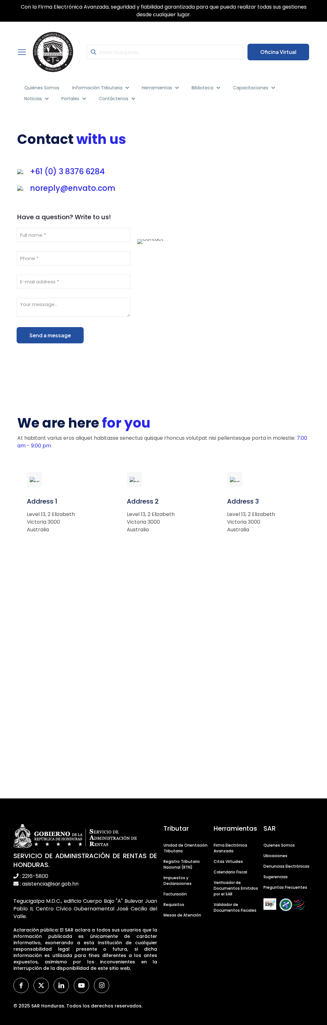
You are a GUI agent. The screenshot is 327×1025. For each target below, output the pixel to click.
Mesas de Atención (182, 915)
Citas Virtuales (228, 861)
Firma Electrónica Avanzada (230, 848)
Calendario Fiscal (230, 872)
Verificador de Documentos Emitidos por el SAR (236, 888)
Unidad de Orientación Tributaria (186, 848)
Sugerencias (275, 876)
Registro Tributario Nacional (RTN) (182, 864)
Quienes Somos (279, 845)
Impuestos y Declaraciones (178, 880)
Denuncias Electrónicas (286, 866)
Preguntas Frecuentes (285, 887)
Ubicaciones (275, 855)
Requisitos (174, 904)
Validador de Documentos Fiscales (235, 907)
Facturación (175, 894)
